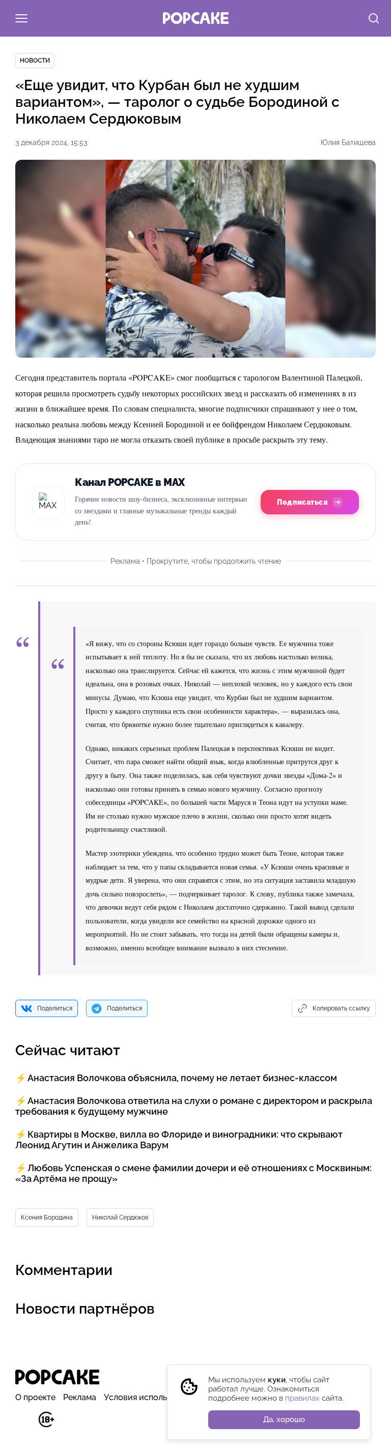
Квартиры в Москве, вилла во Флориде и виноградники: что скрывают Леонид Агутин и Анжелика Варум (179, 1139)
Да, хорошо (284, 1419)
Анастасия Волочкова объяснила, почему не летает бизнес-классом (182, 1077)
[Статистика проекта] (23, 1425)
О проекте (35, 1397)
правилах (302, 1398)
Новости (35, 60)
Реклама (79, 1397)
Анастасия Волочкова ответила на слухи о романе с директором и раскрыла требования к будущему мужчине (193, 1106)
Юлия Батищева (348, 142)
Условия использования (151, 1397)
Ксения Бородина (47, 1217)
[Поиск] (374, 19)
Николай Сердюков (120, 1217)
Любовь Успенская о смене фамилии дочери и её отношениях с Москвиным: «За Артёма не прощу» (193, 1173)
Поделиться (54, 1008)
